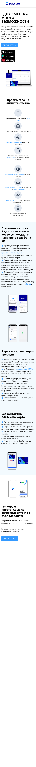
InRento (28, 284)
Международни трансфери (13, 187)
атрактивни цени (19, 189)
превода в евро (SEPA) (24, 369)
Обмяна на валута (11, 200)
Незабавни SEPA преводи (14, 143)
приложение (11, 158)
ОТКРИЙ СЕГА (8, 45)
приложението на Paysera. (12, 253)
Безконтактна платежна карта (14, 174)
